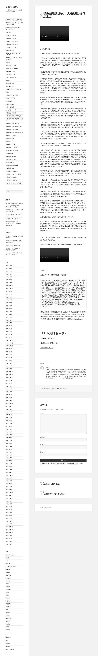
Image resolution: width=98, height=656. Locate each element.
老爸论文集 (8, 618)
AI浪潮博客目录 (54, 333)
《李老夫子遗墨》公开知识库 (13, 89)
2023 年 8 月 (9, 351)
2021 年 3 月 (9, 423)
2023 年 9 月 (9, 349)
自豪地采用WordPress (46, 507)
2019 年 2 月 (9, 466)
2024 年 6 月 (9, 326)
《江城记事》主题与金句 (12, 180)
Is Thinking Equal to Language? (14, 253)
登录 (7, 641)
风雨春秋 (8, 630)
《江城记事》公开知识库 (12, 171)
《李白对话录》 (10, 32)
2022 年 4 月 (9, 392)
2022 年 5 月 (9, 389)
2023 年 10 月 (9, 346)
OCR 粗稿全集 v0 (10, 168)
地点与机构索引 (10, 83)
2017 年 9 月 (9, 501)
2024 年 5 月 (9, 328)
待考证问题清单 (10, 138)
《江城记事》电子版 (11, 47)
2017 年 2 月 (9, 521)
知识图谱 (8, 612)
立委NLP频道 (12, 7)
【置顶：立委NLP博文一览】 (49, 343)
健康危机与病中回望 (11, 156)
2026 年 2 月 (9, 280)
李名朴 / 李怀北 (9, 162)
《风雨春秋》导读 (10, 71)
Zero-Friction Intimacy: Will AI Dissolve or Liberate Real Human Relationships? (14, 205)
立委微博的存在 (10, 50)
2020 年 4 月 (9, 438)
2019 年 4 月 (9, 461)
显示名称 (42, 437)
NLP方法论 (8, 575)
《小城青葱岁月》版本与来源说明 (14, 132)
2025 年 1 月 (9, 314)
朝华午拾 (8, 601)
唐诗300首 (8, 589)
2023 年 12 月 (9, 340)
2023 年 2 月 (9, 366)
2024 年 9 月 (9, 317)
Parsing (8, 581)
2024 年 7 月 (9, 323)
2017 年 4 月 (9, 515)
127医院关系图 (9, 153)
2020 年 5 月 (9, 435)
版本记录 (8, 141)
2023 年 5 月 (9, 357)
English (8, 563)
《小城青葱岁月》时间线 (12, 129)
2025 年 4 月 (9, 306)
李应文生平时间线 (10, 98)
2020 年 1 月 (9, 446)
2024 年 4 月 (9, 331)
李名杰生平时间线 (10, 74)
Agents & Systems (10, 555)
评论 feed (8, 646)
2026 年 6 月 (9, 271)
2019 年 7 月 (9, 452)
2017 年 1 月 (9, 524)
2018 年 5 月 (9, 478)
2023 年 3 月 (9, 363)
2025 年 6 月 (9, 300)
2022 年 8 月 (9, 383)
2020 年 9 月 (9, 426)
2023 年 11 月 (9, 343)
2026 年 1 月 (9, 283)
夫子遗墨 (8, 595)
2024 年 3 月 (9, 334)
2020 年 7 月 (9, 429)
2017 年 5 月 (9, 512)
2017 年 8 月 (9, 504)
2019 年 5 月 (9, 458)
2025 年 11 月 (9, 288)
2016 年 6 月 (9, 544)
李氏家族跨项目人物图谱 (12, 165)
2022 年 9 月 (9, 380)
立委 (54, 388)
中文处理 (8, 584)
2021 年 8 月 (9, 412)
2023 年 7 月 (9, 354)
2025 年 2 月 (9, 311)
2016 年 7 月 (9, 541)
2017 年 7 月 (9, 507)
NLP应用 (8, 569)
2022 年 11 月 (9, 374)
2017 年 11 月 (9, 495)
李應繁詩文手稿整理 (11, 113)
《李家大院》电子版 (11, 38)
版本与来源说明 (10, 86)
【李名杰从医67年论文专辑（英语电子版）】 (14, 58)
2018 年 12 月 (9, 472)
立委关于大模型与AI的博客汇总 (14, 20)
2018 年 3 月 (9, 484)
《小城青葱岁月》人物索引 (13, 123)
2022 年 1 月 (9, 400)
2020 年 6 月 (9, 432)
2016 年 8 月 (9, 538)
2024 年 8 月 (9, 320)
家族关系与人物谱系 (11, 135)
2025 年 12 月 (9, 285)
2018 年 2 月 (9, 486)
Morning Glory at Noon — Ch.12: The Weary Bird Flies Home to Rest (13, 223)
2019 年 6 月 (9, 455)
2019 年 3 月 (9, 463)
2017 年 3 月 (9, 518)
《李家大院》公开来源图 (12, 68)
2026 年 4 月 (9, 277)
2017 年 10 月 (9, 498)
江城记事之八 (16, 245)
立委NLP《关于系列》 (47, 338)
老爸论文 (8, 615)
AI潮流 (7, 561)
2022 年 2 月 (9, 397)
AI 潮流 (7, 558)
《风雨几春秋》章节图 (11, 147)
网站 (41, 452)
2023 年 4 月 (9, 360)
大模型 (7, 592)
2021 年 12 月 (9, 403)
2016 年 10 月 (9, 532)
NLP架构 (8, 578)
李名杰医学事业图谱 (11, 77)
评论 (42, 413)
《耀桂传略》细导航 (11, 159)
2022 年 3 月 (9, 395)
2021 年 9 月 (9, 409)
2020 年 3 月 (9, 440)
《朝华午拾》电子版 (11, 35)
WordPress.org (10, 649)
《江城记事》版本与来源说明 (13, 183)
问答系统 (8, 624)
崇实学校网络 (9, 101)
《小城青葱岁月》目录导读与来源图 (14, 119)
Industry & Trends (11, 566)
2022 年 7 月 (9, 386)
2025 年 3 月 (9, 308)
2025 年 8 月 (9, 294)
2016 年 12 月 (9, 527)
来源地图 (8, 92)
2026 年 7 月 (9, 268)
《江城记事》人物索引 (11, 177)
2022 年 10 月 (9, 377)
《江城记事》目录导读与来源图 (14, 174)
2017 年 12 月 (9, 492)
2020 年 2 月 (9, 443)
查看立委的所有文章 (68, 378)
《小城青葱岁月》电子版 (12, 44)
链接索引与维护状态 (11, 144)
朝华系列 (8, 604)
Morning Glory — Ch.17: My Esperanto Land (13, 215)
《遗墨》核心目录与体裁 (12, 95)
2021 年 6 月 (9, 417)
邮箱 (41, 444)
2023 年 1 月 (9, 369)
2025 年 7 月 (9, 297)
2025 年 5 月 (9, 303)
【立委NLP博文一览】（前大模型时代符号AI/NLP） (14, 23)
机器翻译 (8, 607)
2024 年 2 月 (9, 337)
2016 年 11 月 (9, 530)
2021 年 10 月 (9, 406)
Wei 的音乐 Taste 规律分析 (13, 219)
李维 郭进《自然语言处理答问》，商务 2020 (13, 28)
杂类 (7, 609)
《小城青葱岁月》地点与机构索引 (14, 126)
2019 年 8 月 (9, 449)
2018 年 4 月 (9, 481)
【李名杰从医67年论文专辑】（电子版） (13, 54)
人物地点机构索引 (10, 104)
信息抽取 (8, 586)
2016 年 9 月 (9, 535)
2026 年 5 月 (9, 274)
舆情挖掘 (8, 621)
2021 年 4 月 (9, 420)
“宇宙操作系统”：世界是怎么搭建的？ (14, 249)
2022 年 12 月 (9, 372)
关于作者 (8, 62)
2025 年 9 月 (9, 291)
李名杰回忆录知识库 (11, 65)
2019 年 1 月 (9, 469)
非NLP (7, 627)
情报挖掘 (8, 598)
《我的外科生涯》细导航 (12, 150)
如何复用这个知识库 (11, 110)
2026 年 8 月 (9, 265)
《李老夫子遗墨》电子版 (12, 41)
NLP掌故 (8, 572)
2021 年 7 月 (9, 415)
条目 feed (8, 643)
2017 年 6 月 (9, 509)
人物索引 (8, 80)
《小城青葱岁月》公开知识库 (13, 116)
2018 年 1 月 (9, 489)
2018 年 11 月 (9, 475)
